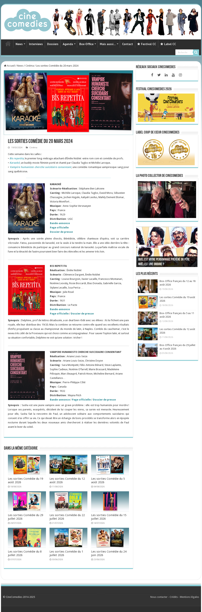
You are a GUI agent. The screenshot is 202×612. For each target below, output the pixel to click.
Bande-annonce (60, 399)
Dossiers (52, 44)
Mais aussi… (108, 44)
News (19, 44)
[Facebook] (152, 75)
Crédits (174, 596)
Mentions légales (189, 596)
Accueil (10, 65)
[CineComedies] (27, 19)
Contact (127, 44)
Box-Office (86, 44)
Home (8, 43)
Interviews (36, 44)
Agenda (68, 44)
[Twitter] (159, 75)
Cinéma (29, 65)
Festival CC (148, 44)
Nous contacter (158, 596)
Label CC (170, 44)
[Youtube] (173, 75)
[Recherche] (196, 52)
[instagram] (180, 75)
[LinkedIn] (166, 75)
